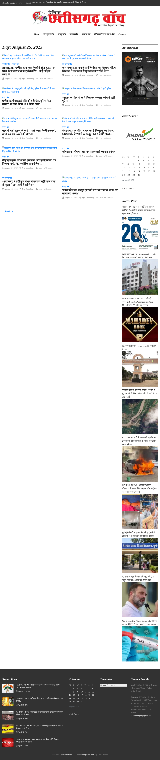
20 (154, 171)
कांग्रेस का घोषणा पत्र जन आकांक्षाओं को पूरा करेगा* (89, 155)
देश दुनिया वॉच (49, 38)
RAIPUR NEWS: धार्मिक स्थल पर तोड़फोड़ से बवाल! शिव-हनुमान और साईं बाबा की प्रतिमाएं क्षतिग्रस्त (140, 492)
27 (154, 175)
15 (129, 171)
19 (149, 171)
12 (149, 168)
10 (139, 168)
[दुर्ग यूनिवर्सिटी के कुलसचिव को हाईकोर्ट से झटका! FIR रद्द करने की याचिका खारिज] (140, 559)
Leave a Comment (46, 82)
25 (144, 175)
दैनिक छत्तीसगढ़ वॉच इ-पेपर (104, 38)
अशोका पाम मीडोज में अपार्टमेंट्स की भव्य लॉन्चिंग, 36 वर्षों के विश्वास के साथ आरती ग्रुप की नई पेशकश (138, 214)
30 (133, 178)
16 (133, 171)
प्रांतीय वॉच (86, 38)
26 (149, 175)
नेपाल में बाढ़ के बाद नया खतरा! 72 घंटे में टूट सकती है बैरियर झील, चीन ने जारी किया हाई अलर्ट (139, 397)
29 (129, 178)
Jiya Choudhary (28, 82)
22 (129, 175)
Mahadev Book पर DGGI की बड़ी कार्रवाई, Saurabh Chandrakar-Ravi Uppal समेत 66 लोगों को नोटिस (137, 305)
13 (154, 168)
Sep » (131, 192)
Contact (122, 38)
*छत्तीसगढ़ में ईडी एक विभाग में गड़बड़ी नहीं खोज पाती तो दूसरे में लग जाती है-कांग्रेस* (28, 187)
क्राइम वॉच (74, 38)
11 (144, 168)
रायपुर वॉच (62, 38)
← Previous (7, 215)
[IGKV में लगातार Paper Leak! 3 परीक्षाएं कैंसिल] (140, 372)
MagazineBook (88, 758)
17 (139, 171)
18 (144, 171)
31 (139, 178)
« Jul (124, 192)
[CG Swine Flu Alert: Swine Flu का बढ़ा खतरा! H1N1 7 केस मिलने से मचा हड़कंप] (140, 647)
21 (123, 175)
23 (133, 175)
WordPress (67, 758)
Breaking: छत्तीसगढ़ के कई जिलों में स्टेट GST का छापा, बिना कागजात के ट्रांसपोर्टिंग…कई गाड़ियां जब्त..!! (28, 75)
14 (123, 171)
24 (139, 175)
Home (37, 38)
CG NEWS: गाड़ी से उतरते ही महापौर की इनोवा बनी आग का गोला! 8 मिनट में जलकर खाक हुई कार (139, 444)
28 (123, 178)
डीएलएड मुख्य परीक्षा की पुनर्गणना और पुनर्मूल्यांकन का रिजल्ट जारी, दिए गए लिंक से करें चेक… (29, 166)
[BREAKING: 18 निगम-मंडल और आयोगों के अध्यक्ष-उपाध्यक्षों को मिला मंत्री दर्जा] (140, 281)
